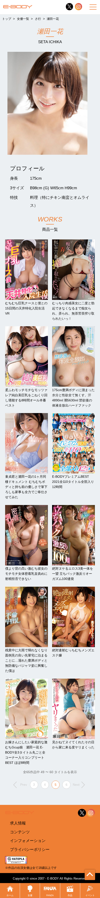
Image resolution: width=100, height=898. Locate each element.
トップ (6, 19)
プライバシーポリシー (30, 849)
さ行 (38, 19)
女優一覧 (23, 19)
